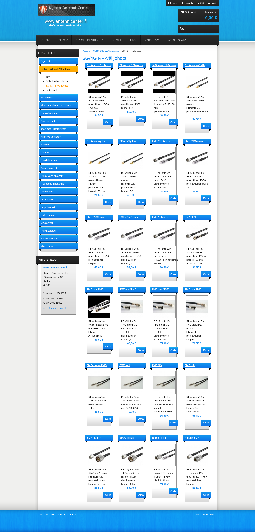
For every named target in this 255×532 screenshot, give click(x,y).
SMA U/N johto (127, 141)
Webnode (208, 514)
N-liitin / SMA (192, 437)
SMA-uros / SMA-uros (99, 65)
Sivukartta (188, 3)
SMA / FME (191, 217)
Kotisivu (86, 51)
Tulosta (213, 3)
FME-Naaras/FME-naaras (97, 365)
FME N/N (124, 365)
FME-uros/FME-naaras (95, 289)
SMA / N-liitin (94, 437)
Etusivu (173, 3)
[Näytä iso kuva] (99, 82)
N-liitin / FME (159, 437)
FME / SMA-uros (194, 141)
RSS (202, 3)
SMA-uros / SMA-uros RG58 (131, 65)
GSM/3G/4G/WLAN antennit (106, 51)
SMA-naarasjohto (96, 141)
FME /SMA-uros (161, 141)
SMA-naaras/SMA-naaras (195, 65)
